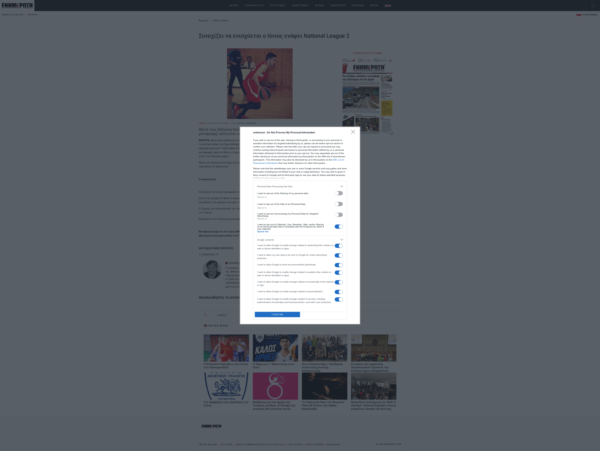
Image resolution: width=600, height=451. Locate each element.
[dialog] (300, 225)
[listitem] (300, 186)
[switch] (339, 193)
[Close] (354, 133)
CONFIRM (277, 314)
